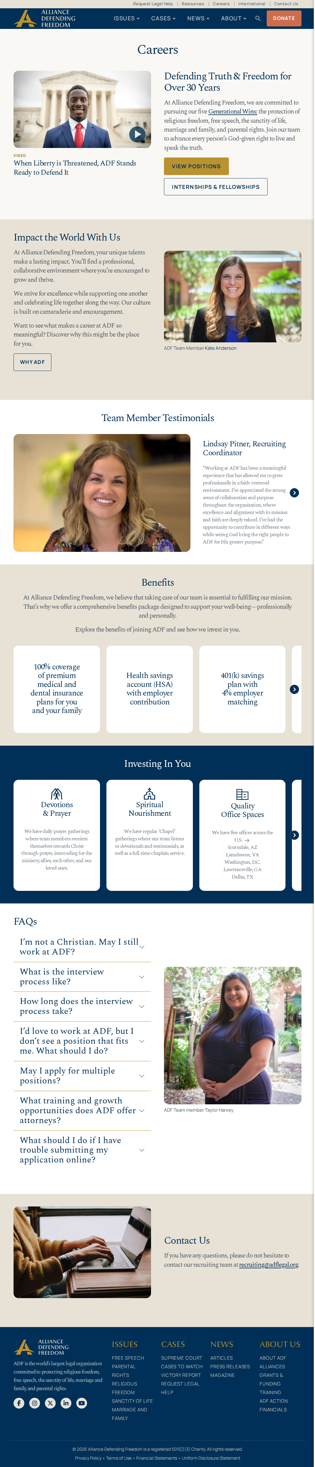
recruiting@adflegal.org (268, 1265)
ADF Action (274, 1401)
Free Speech (128, 1358)
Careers (221, 3)
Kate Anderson (221, 348)
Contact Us (286, 3)
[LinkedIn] (66, 1403)
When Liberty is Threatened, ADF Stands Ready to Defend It (75, 167)
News (196, 18)
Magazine (222, 1375)
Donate (284, 18)
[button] (294, 493)
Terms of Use (119, 1458)
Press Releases (230, 1366)
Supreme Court (181, 1358)
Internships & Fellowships (216, 186)
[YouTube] (81, 1403)
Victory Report (181, 1375)
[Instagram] (34, 1403)
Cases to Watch (182, 1366)
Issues (124, 18)
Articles (221, 1358)
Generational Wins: (232, 112)
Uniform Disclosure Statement (211, 1458)
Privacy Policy (88, 1458)
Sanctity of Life (132, 1401)
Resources (193, 3)
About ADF (273, 1358)
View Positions (196, 166)
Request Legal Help (153, 3)
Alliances (272, 1366)
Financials (273, 1409)
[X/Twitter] (50, 1403)
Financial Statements (156, 1458)
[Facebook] (19, 1403)
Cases (161, 18)
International (251, 3)
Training (270, 1392)
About (231, 18)
